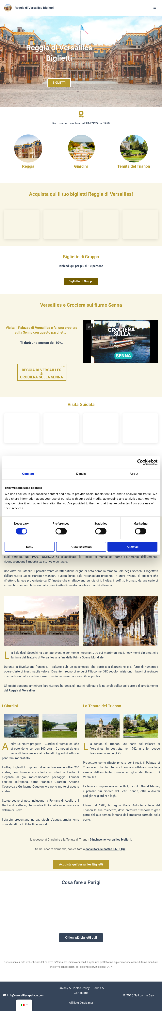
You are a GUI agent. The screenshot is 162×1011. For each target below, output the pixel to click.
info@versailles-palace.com (25, 995)
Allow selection (81, 547)
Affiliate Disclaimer (81, 1002)
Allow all (132, 547)
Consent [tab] (28, 473)
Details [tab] (81, 473)
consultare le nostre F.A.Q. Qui (105, 849)
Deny (29, 547)
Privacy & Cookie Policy (74, 988)
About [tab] (134, 473)
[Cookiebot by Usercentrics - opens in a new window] (140, 462)
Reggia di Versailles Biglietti (34, 7)
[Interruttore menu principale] (154, 7)
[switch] (61, 531)
